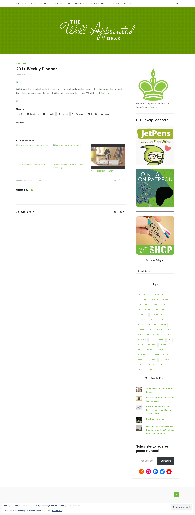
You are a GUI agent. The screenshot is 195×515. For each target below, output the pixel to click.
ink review (152, 324)
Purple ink (142, 359)
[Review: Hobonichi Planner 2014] (33, 153)
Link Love (44, 3)
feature (22, 64)
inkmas (141, 324)
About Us (20, 3)
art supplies (159, 295)
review (153, 359)
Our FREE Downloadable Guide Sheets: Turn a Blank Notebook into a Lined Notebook (160, 430)
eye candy (148, 310)
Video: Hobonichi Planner (102, 171)
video (161, 364)
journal (141, 329)
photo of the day (145, 349)
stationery (164, 359)
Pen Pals (115, 3)
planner (159, 349)
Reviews (78, 3)
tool (140, 364)
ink (163, 319)
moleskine (157, 334)
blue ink (155, 300)
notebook (142, 339)
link (150, 329)
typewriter (150, 364)
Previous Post (25, 212)
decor (165, 300)
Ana (31, 189)
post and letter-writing (159, 354)
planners (141, 354)
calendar (21, 180)
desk (139, 305)
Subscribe (166, 460)
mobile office (143, 334)
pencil (140, 344)
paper (161, 339)
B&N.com (105, 93)
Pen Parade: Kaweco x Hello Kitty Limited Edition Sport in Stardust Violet (158, 410)
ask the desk (143, 300)
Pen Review (151, 344)
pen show (164, 344)
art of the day (144, 295)
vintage (141, 369)
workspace (152, 369)
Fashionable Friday (62, 3)
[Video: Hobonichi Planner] (108, 156)
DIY (139, 310)
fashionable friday (164, 310)
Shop (33, 3)
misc (170, 329)
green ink (154, 319)
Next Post (118, 212)
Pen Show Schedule (98, 3)
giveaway (142, 319)
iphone (163, 324)
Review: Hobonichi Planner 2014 (30, 165)
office (152, 339)
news (168, 334)
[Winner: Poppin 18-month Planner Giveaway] (70, 153)
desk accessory (35, 180)
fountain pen (156, 314)
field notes (142, 314)
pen (169, 339)
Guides (126, 3)
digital (165, 305)
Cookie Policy (57, 511)
